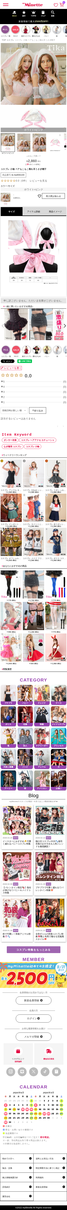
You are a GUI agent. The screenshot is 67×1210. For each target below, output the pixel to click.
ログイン (32, 1018)
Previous (5, 88)
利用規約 (40, 1177)
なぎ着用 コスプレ (12, 446)
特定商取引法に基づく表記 (47, 1168)
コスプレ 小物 (32, 446)
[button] (2, 326)
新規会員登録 (32, 1000)
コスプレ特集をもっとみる (33, 949)
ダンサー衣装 (10, 440)
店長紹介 (6, 1187)
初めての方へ (8, 1159)
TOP (4, 40)
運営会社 (6, 1196)
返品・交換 (7, 1168)
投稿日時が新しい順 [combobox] (12, 410)
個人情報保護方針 (10, 1177)
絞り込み (38, 410)
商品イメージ (55, 211)
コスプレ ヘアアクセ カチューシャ (37, 440)
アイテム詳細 (33, 211)
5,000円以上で (18, 1060)
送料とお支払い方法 (44, 1159)
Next (62, 88)
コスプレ (10, 40)
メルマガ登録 (32, 1036)
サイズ (11, 211)
